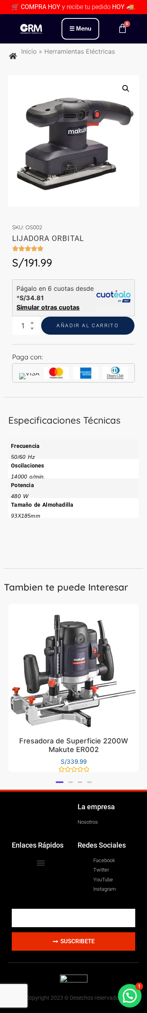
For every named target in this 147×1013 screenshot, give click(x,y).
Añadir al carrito (87, 325)
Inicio (29, 51)
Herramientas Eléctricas (79, 51)
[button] (126, 89)
